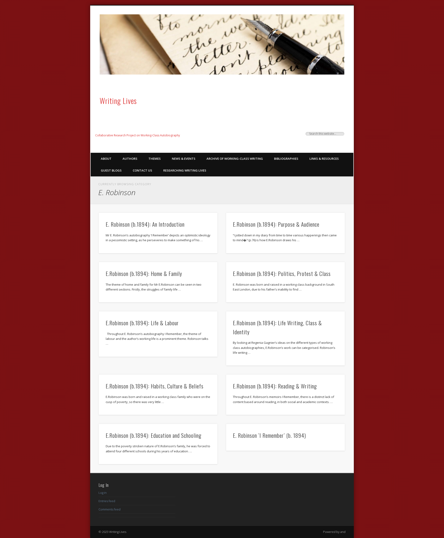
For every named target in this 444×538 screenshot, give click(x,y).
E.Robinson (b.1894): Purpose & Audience (276, 224)
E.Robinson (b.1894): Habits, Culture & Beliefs (155, 386)
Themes (154, 158)
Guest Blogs (111, 170)
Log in (103, 493)
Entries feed (107, 501)
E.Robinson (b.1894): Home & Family (144, 273)
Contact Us (142, 170)
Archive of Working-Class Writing (235, 158)
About (106, 158)
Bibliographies (286, 158)
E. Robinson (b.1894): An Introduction (145, 224)
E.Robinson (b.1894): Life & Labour (142, 323)
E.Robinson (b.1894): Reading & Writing (275, 386)
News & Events (183, 158)
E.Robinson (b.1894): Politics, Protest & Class (282, 273)
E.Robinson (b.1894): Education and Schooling (153, 435)
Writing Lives (118, 100)
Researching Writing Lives (184, 170)
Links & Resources (324, 158)
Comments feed (109, 509)
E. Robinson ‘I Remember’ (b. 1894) (269, 435)
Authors (130, 158)
